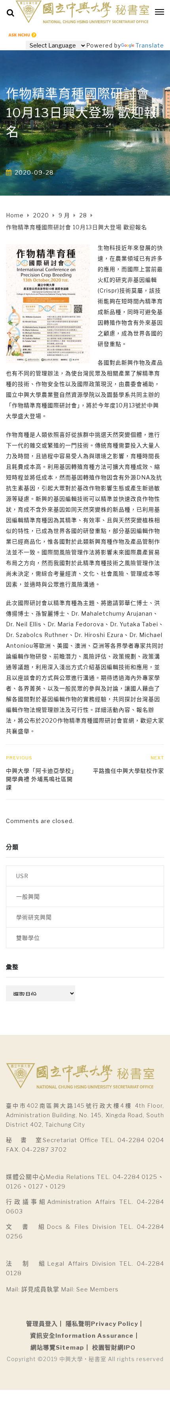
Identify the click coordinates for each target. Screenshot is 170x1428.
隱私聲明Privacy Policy (102, 1323)
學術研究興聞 (34, 917)
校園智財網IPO (114, 1347)
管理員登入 (42, 1323)
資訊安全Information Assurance (82, 1335)
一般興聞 (28, 896)
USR (22, 876)
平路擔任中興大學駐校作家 (128, 770)
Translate (150, 45)
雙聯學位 (28, 937)
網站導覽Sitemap (57, 1347)
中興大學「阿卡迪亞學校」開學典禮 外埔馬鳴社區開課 (41, 779)
